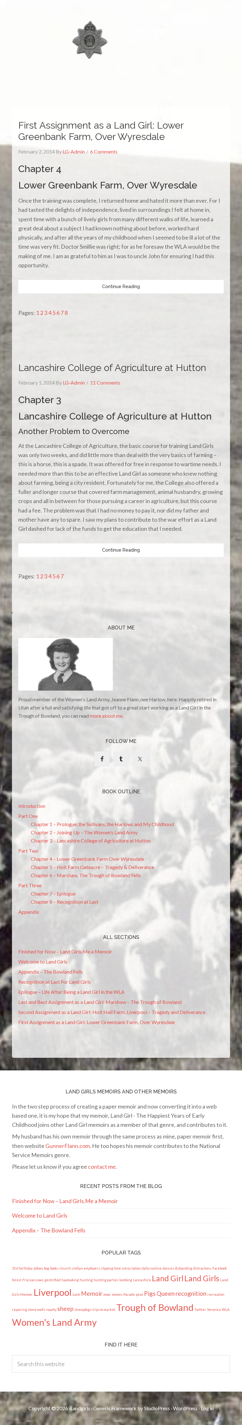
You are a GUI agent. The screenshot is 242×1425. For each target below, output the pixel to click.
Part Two (28, 851)
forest (16, 1280)
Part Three (30, 885)
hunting (86, 1280)
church (65, 1268)
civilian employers (86, 1268)
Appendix (28, 912)
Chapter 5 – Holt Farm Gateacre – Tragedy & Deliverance (92, 867)
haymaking (70, 1280)
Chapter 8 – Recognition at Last (64, 902)
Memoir (91, 1293)
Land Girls (201, 1278)
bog (46, 1268)
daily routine (152, 1268)
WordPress (185, 1408)
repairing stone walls (28, 1309)
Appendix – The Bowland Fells (50, 972)
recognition (191, 1293)
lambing (125, 1280)
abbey (38, 1268)
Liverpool (52, 1292)
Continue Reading (121, 286)
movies (117, 1294)
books (54, 1268)
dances (168, 1268)
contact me (102, 1166)
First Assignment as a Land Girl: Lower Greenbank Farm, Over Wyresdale (100, 131)
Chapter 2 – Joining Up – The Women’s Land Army (84, 832)
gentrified (52, 1280)
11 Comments (105, 382)
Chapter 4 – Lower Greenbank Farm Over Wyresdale (87, 859)
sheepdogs (82, 1309)
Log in (207, 1408)
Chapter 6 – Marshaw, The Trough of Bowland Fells (86, 875)
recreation (215, 1294)
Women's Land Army (54, 1322)
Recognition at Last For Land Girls (54, 982)
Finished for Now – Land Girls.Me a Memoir (65, 951)
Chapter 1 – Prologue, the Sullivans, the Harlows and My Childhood (102, 824)
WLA (225, 1309)
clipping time (111, 1268)
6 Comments (104, 151)
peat (139, 1294)
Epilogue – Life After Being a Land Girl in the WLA (71, 992)
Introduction (31, 806)
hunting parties (106, 1280)
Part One (28, 816)
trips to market (103, 1309)
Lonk (76, 1294)
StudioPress (157, 1408)
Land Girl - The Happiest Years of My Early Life (121, 40)
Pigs (150, 1293)
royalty (51, 1309)
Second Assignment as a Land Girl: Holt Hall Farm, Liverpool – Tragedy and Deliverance (111, 1012)
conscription (131, 1268)
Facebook (219, 1268)
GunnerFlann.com (67, 1145)
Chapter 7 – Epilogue (53, 893)
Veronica (214, 1309)
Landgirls (80, 1408)
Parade (129, 1294)
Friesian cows (32, 1280)
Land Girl (167, 1278)
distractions (202, 1268)
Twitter (200, 1309)
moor (107, 1294)
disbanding (183, 1268)
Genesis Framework (114, 1408)
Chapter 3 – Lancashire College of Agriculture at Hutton (91, 840)
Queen (166, 1293)
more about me (106, 716)
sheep (65, 1308)
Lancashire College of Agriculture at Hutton (112, 367)
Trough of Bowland (154, 1307)
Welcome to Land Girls (42, 961)
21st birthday (22, 1268)
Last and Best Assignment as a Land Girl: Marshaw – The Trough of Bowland (100, 1002)
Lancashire (142, 1280)
